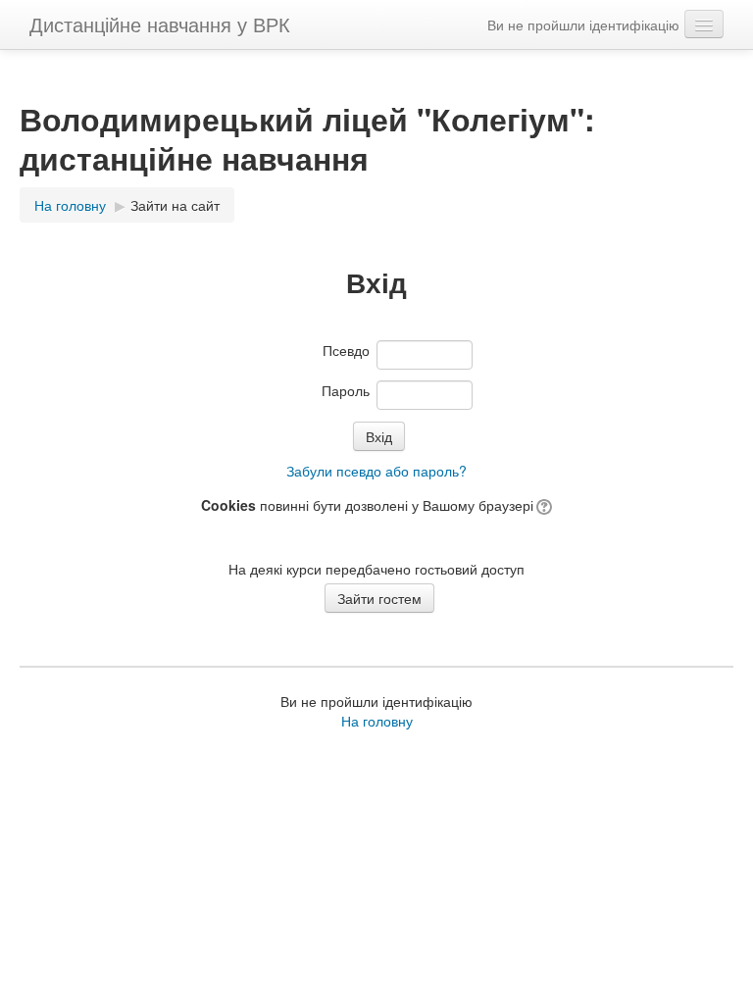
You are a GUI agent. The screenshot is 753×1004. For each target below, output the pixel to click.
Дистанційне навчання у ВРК (159, 24)
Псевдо (346, 350)
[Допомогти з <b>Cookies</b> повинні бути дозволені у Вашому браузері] (542, 505)
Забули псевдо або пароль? (376, 470)
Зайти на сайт (175, 205)
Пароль (346, 390)
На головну (377, 720)
